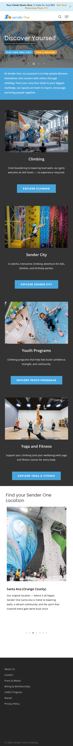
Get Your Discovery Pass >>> (46, 6)
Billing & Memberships (17, 686)
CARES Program (13, 692)
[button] (67, 16)
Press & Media (12, 680)
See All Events (14, 55)
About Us (9, 669)
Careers (8, 674)
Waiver (8, 698)
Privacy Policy (12, 703)
